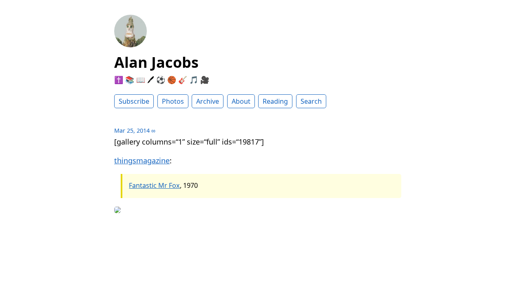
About (241, 101)
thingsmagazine (142, 160)
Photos (173, 101)
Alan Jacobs (156, 62)
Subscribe (134, 101)
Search (311, 101)
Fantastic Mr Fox (154, 185)
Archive (207, 101)
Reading (275, 101)
